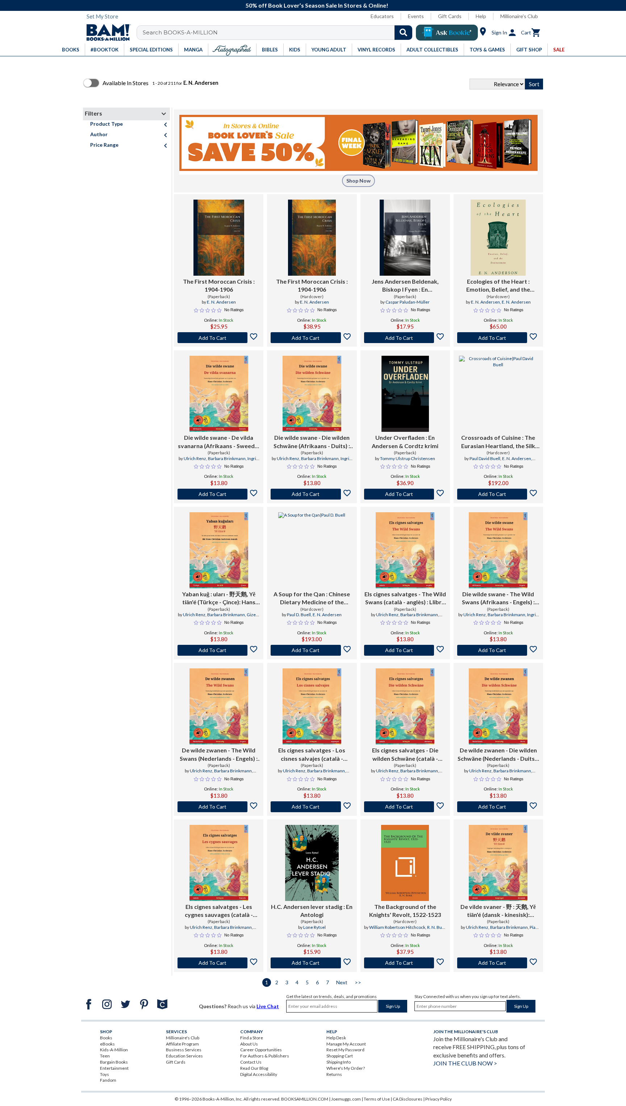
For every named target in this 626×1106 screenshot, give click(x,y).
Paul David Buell (485, 458)
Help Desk (336, 1037)
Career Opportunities (261, 1049)
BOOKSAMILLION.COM (304, 1099)
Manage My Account (346, 1044)
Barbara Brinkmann (227, 458)
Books (106, 1037)
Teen (105, 1056)
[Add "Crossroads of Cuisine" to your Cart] (498, 494)
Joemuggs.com (346, 1099)
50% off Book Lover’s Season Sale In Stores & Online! (317, 5)
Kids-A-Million (114, 1049)
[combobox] (279, 32)
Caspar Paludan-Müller (407, 302)
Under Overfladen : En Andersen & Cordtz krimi (405, 441)
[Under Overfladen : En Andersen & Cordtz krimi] (405, 394)
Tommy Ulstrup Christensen (407, 458)
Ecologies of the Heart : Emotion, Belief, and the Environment (498, 286)
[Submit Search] (403, 32)
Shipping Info (338, 1062)
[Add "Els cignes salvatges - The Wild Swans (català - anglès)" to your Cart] (405, 650)
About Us (249, 1044)
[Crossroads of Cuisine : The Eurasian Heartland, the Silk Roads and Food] (498, 394)
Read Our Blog (254, 1068)
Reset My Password (345, 1049)
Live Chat (267, 1006)
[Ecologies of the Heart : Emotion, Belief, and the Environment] (498, 237)
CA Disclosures (407, 1099)
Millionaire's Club (519, 16)
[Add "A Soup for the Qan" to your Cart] (312, 650)
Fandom (108, 1080)
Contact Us (251, 1062)
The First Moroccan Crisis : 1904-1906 (219, 285)
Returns (334, 1074)
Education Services (184, 1056)
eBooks (107, 1044)
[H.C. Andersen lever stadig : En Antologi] (312, 863)
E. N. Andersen (221, 302)
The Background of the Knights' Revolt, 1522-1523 (405, 910)
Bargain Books (114, 1062)
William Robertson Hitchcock (397, 927)
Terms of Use (377, 1099)
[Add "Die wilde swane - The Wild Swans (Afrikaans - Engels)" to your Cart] (498, 650)
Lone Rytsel (314, 927)
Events (416, 16)
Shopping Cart (339, 1056)
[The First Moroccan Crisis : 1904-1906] (219, 237)
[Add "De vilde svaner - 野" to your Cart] (498, 962)
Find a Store (251, 1037)
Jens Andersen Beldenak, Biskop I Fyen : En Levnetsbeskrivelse (405, 286)
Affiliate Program (182, 1044)
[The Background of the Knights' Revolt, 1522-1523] (405, 863)
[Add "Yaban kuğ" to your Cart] (219, 650)
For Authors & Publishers (264, 1056)
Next (341, 982)
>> (358, 982)
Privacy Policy (438, 1099)
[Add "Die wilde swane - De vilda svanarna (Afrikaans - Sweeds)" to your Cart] (219, 494)
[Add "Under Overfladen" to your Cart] (405, 494)
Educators (382, 16)
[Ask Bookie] (447, 33)
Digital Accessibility (258, 1074)
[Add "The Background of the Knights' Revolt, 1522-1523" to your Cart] (405, 962)
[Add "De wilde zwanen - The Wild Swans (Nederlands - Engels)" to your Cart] (219, 806)
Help (481, 16)
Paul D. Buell (299, 614)
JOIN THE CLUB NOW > (465, 1063)
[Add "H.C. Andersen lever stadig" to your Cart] (312, 962)
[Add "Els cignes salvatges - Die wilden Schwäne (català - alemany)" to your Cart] (405, 806)
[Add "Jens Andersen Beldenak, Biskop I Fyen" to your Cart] (405, 337)
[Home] (106, 32)
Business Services (183, 1049)
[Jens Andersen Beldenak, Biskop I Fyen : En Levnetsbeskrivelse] (405, 237)
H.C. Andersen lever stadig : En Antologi (311, 910)
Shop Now (358, 181)
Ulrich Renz (195, 458)
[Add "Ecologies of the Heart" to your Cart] (498, 337)
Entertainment (114, 1068)
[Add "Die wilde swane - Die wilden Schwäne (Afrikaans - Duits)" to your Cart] (312, 494)
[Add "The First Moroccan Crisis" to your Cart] (219, 337)
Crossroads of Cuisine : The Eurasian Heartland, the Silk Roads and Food (498, 442)
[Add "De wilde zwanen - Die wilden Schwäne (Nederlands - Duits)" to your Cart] (498, 806)
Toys (104, 1074)
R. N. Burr (436, 927)
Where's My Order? (345, 1068)
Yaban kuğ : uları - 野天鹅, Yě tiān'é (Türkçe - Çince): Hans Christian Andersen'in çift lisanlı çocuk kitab (218, 598)
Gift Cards (450, 16)
